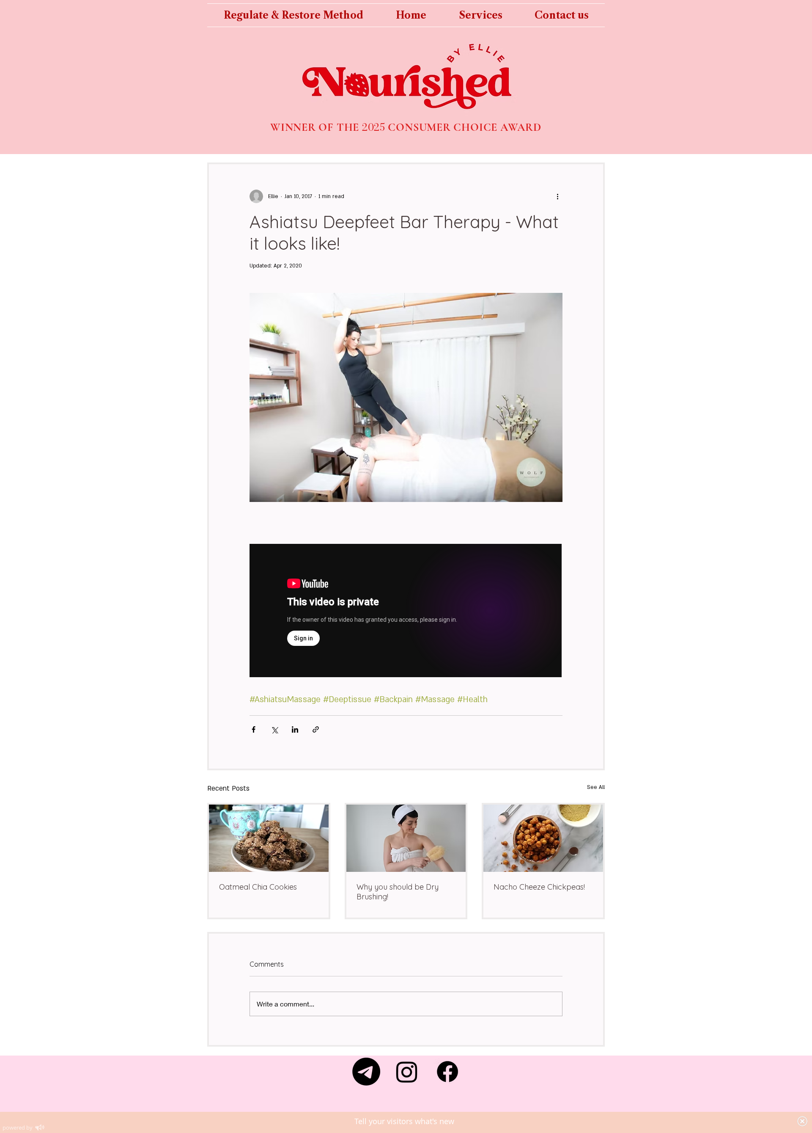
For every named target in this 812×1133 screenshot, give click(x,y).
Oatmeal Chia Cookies (258, 887)
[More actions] (557, 196)
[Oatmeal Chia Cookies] (269, 838)
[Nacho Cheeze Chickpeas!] (543, 838)
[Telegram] (366, 1072)
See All (596, 787)
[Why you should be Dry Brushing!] (406, 838)
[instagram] (407, 1072)
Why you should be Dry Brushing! (398, 891)
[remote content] (406, 611)
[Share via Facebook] (254, 729)
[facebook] (447, 1072)
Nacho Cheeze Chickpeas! (539, 887)
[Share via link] (316, 729)
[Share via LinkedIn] (295, 729)
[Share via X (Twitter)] (274, 729)
